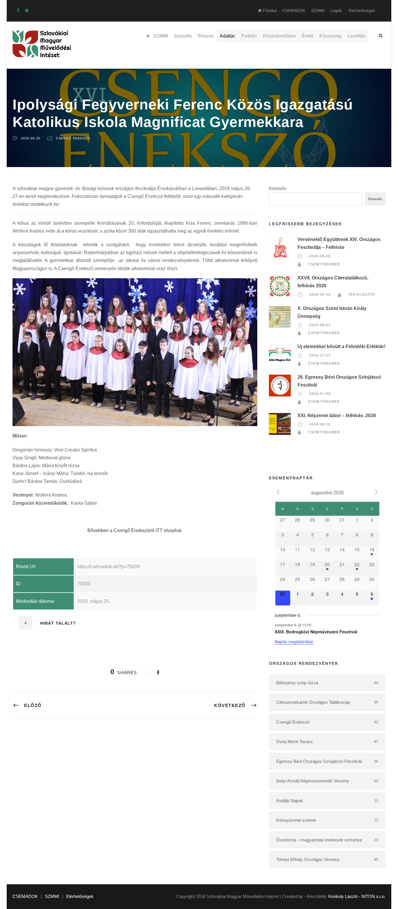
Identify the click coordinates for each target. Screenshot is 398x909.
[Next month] (376, 492)
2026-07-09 (320, 394)
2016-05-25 (30, 138)
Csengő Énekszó (73, 138)
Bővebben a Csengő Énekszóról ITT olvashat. (134, 530)
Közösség (330, 35)
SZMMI (318, 10)
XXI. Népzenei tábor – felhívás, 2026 (336, 415)
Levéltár (356, 35)
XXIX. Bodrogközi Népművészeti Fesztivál (316, 632)
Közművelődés (279, 35)
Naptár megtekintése (294, 641)
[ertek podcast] (27, 10)
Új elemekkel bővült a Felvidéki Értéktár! (341, 346)
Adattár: (228, 35)
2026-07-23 (320, 355)
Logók (336, 10)
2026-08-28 (320, 256)
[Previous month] (278, 492)
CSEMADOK (293, 10)
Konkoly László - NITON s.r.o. (356, 896)
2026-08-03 (320, 325)
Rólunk (206, 35)
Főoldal (269, 10)
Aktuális (183, 35)
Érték (308, 35)
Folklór (249, 35)
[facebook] (18, 10)
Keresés (277, 188)
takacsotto (361, 295)
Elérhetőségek (362, 10)
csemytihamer (324, 264)
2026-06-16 (320, 424)
